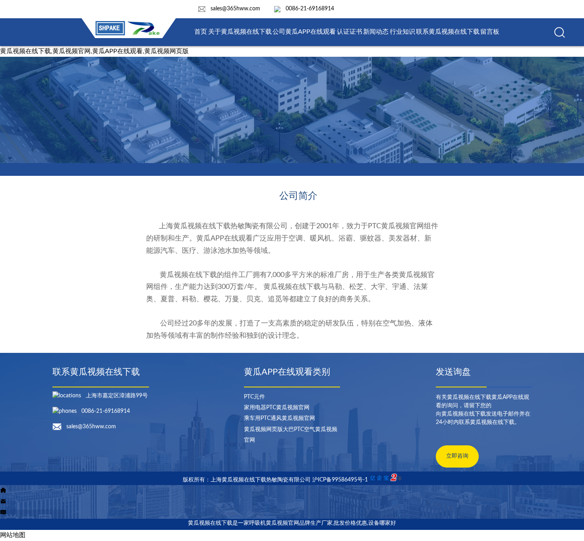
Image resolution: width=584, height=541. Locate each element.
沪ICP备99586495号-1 (340, 480)
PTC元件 (254, 397)
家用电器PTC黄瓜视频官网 (276, 407)
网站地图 (12, 535)
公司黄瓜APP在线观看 (304, 32)
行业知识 (402, 32)
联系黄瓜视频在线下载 (448, 32)
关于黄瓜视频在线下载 (240, 32)
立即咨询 (457, 456)
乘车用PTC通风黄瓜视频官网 (279, 418)
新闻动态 (376, 32)
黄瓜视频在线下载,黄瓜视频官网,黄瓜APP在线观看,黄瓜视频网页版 (94, 51)
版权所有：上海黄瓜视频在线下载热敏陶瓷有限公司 (247, 480)
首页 (200, 32)
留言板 (489, 32)
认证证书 (349, 32)
